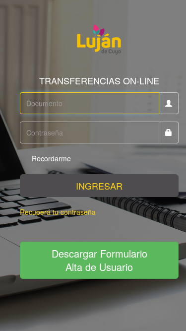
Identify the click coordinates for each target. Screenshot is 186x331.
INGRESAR (99, 185)
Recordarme (50, 158)
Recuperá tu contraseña (58, 212)
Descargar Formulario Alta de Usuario (99, 260)
